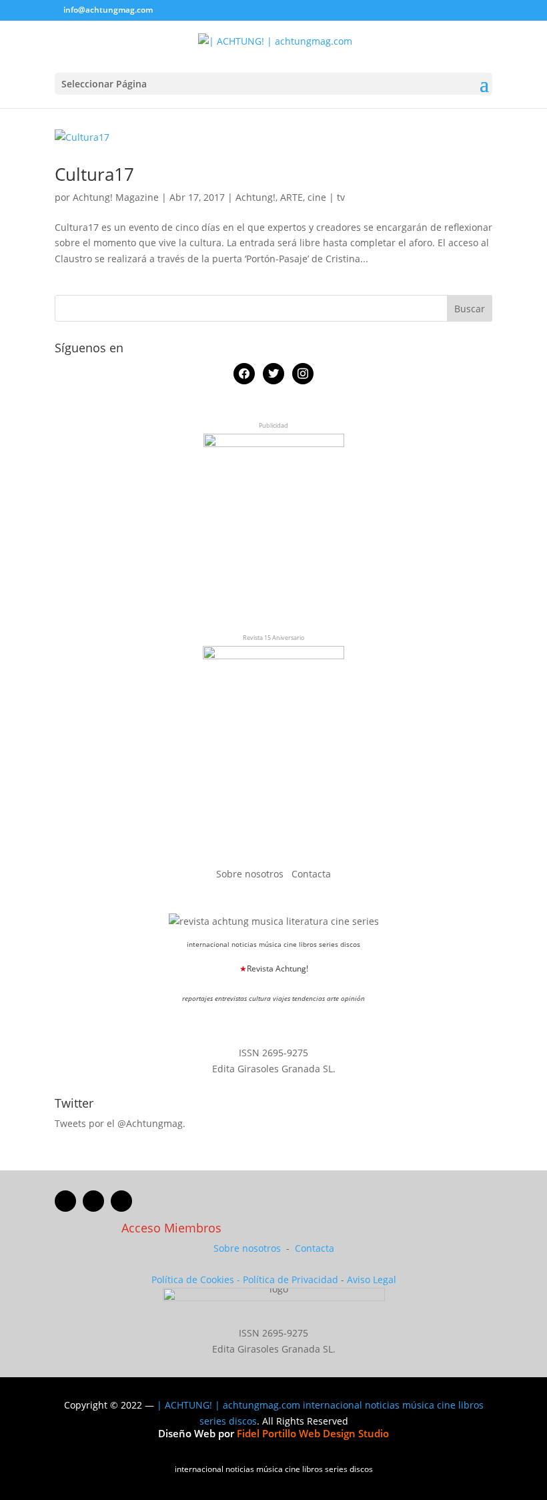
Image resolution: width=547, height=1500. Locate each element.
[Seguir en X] (93, 1201)
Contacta (311, 873)
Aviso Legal (371, 1279)
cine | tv (326, 197)
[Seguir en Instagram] (121, 1201)
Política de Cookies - (197, 1279)
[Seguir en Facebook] (65, 1201)
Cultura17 (94, 174)
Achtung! (255, 197)
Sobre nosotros (251, 873)
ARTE (291, 197)
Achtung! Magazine (116, 197)
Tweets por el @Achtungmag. (120, 1123)
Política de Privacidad (290, 1279)
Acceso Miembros (171, 1228)
